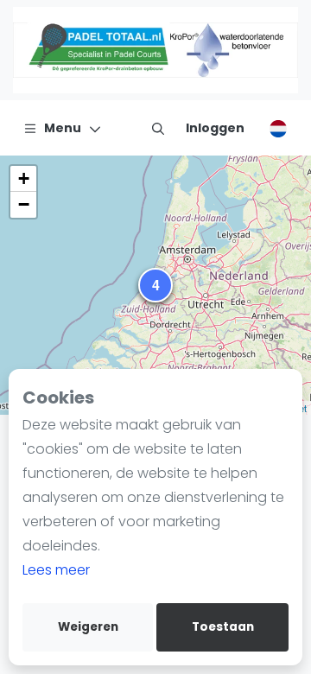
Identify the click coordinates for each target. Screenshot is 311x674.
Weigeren (88, 627)
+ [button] (23, 178)
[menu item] (158, 128)
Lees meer (56, 570)
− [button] (23, 204)
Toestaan (223, 627)
